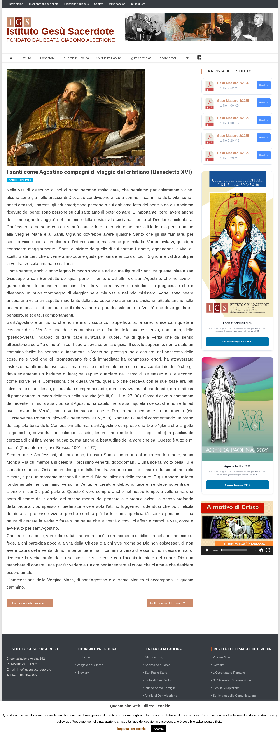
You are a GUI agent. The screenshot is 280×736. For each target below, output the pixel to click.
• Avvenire (218, 665)
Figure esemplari (140, 58)
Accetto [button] (159, 729)
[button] (237, 527)
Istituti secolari (116, 3)
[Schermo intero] (268, 550)
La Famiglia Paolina (75, 58)
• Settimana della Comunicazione (234, 695)
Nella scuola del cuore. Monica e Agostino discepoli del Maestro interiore (172, 603)
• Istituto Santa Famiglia (159, 688)
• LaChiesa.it (83, 657)
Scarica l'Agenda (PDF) (237, 485)
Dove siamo (16, 3)
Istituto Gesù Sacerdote (60, 31)
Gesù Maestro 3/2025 (233, 118)
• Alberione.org (153, 657)
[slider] (234, 550)
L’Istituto (25, 58)
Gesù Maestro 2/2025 (233, 135)
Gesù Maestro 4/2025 (233, 100)
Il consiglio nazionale (76, 3)
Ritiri (187, 58)
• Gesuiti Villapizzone (225, 688)
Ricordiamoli (168, 58)
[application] (237, 528)
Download (263, 85)
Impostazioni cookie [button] (131, 729)
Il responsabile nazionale (43, 3)
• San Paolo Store (155, 672)
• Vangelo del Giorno (89, 665)
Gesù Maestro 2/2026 (233, 83)
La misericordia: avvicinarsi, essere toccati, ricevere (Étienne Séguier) (32, 603)
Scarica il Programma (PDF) (237, 341)
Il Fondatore (46, 58)
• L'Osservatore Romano (228, 672)
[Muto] (261, 550)
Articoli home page (20, 180)
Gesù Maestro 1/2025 (233, 153)
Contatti (98, 3)
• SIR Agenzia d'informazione (231, 680)
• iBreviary (82, 672)
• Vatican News (221, 657)
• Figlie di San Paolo (157, 680)
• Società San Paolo (156, 665)
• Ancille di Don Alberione (160, 695)
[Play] (207, 550)
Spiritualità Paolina (109, 58)
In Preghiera (138, 3)
